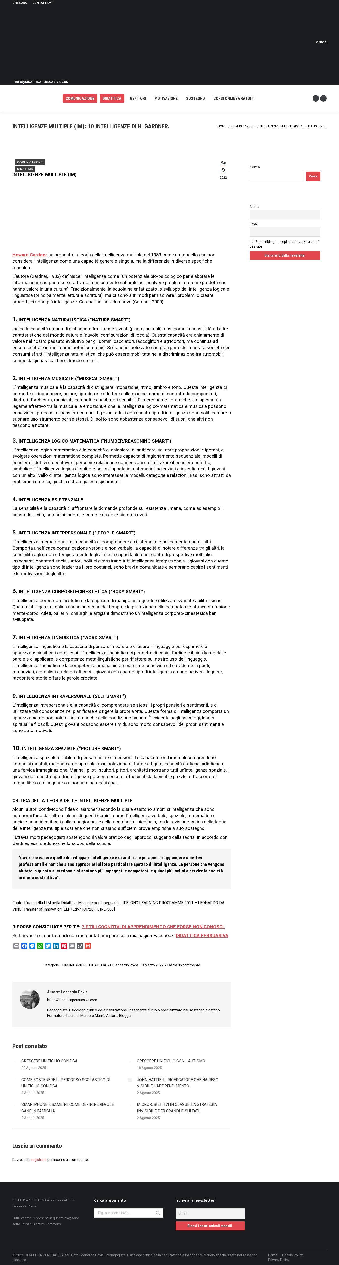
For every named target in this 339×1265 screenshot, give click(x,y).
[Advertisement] (162, 42)
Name (255, 206)
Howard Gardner (29, 255)
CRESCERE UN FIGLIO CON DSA (49, 1061)
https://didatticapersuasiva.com (72, 1000)
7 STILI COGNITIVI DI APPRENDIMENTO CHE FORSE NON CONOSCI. (153, 926)
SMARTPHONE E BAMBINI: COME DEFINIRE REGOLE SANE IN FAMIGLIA (67, 1107)
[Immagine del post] (14, 1061)
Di (124, 965)
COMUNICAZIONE (30, 162)
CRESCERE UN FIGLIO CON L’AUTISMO (171, 1061)
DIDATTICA (25, 169)
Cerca (255, 166)
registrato (39, 1160)
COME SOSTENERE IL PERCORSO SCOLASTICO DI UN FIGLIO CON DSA (65, 1083)
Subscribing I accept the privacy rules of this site (284, 244)
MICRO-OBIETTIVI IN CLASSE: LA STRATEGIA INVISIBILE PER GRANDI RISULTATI (177, 1107)
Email (254, 224)
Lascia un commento (183, 965)
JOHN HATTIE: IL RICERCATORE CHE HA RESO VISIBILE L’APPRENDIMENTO (177, 1083)
